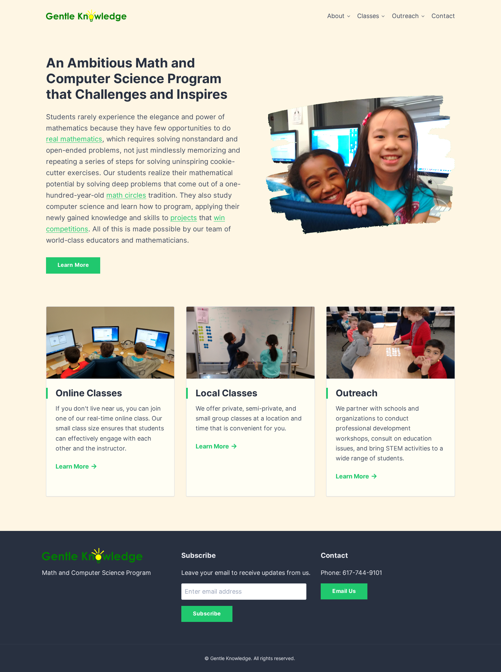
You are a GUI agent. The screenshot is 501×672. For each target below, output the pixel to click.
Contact (443, 15)
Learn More (73, 265)
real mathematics (74, 139)
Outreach (405, 15)
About (336, 15)
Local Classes (226, 393)
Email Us (344, 591)
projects (183, 217)
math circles (126, 195)
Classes (368, 15)
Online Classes (89, 393)
